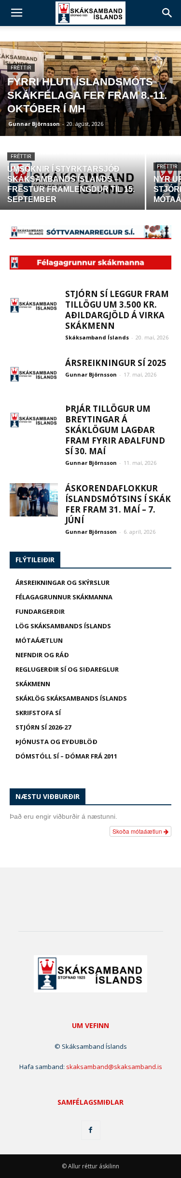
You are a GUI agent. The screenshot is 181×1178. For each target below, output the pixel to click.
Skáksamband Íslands (97, 337)
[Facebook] (90, 1130)
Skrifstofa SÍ (38, 712)
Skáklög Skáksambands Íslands (71, 698)
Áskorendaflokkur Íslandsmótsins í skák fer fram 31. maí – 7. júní (118, 504)
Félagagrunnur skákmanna (63, 597)
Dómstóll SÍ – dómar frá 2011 (66, 756)
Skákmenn (32, 683)
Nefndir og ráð (42, 654)
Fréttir (21, 68)
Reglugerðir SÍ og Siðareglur (67, 669)
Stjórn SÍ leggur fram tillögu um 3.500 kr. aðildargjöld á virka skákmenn (117, 309)
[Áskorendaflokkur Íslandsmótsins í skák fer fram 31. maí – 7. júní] (34, 499)
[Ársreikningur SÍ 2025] (34, 374)
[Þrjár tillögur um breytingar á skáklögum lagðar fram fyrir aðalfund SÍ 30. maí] (34, 420)
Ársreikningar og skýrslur (62, 582)
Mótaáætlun (39, 640)
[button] (167, 13)
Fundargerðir (40, 611)
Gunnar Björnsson (34, 123)
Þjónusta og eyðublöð (56, 741)
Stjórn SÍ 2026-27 (43, 727)
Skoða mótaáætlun (138, 831)
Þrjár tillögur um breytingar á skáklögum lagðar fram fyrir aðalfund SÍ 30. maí (115, 430)
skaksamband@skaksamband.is (114, 1066)
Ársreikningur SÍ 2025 (116, 362)
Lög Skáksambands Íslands (63, 626)
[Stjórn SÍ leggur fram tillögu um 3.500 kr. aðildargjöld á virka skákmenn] (34, 305)
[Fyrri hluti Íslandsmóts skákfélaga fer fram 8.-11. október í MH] (90, 97)
